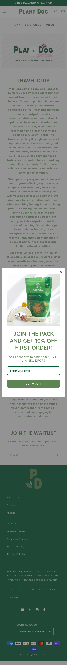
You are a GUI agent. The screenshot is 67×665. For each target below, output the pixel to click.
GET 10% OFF (33, 384)
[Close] (61, 272)
